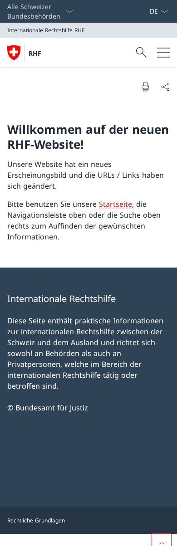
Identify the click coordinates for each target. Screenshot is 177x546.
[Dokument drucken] (145, 87)
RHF (35, 53)
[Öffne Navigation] (163, 53)
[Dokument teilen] (165, 87)
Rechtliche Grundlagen (36, 520)
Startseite (115, 204)
